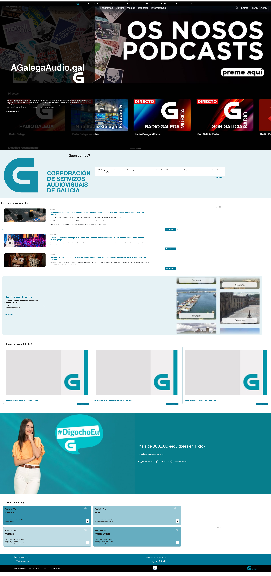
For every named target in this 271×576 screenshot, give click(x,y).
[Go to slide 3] (137, 146)
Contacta (188, 4)
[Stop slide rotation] (129, 146)
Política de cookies (41, 566)
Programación (131, 4)
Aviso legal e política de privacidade (24, 566)
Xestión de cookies (54, 566)
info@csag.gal (24, 559)
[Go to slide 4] (139, 146)
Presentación (92, 4)
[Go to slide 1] (131, 146)
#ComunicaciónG (111, 4)
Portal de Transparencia (168, 4)
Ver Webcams (9, 312)
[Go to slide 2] (134, 146)
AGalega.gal (10, 111)
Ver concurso (82, 402)
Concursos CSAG (18, 342)
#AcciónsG (149, 3)
